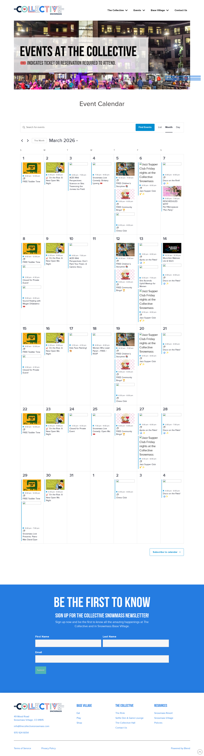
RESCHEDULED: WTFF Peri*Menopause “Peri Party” (170, 205)
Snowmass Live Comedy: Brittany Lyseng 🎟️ (100, 180)
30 (48, 475)
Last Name (109, 636)
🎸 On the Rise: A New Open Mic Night (54, 180)
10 (71, 238)
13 (141, 238)
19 (118, 328)
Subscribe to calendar (165, 552)
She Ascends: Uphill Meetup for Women (147, 283)
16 (48, 328)
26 (118, 409)
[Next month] (28, 140)
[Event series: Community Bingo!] (117, 204)
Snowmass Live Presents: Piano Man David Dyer (30, 537)
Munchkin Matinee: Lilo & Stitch (171, 259)
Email (38, 652)
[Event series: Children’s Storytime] (117, 181)
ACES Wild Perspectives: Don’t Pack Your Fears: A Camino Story (78, 262)
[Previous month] (22, 140)
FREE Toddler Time (31, 181)
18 (94, 328)
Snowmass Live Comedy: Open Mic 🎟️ (101, 431)
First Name (42, 636)
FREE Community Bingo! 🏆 (124, 208)
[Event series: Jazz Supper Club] (141, 188)
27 (141, 409)
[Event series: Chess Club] (117, 228)
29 (25, 475)
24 (71, 409)
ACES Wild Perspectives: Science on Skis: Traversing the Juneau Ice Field (77, 183)
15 (24, 328)
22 (25, 409)
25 (95, 409)
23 (48, 409)
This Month (39, 140)
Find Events (145, 127)
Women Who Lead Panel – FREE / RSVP (101, 351)
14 (165, 238)
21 (165, 328)
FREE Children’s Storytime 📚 (123, 265)
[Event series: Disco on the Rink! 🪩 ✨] (164, 178)
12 (118, 238)
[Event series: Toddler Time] (24, 179)
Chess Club (121, 230)
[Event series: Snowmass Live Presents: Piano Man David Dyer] (24, 531)
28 (165, 409)
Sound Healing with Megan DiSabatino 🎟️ (32, 304)
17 (71, 328)
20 (141, 328)
